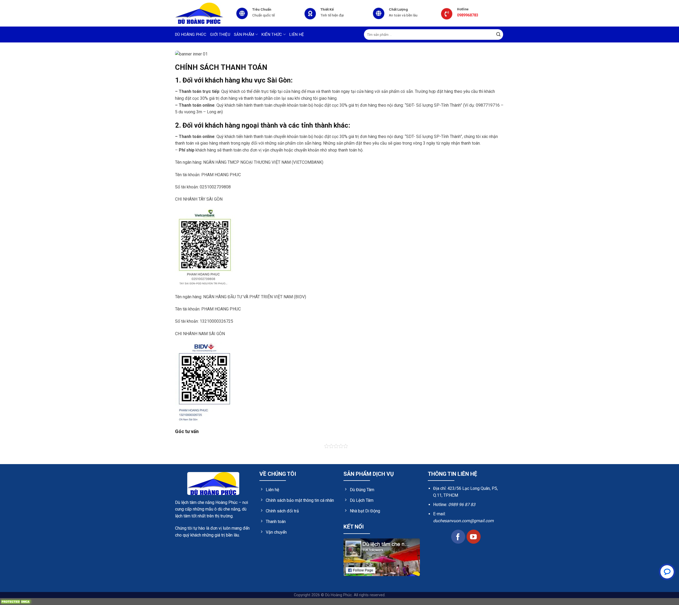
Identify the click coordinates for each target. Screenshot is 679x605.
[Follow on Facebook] (458, 537)
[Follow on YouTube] (474, 537)
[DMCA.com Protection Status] (16, 601)
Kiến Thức (272, 34)
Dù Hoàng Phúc (190, 34)
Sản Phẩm (244, 34)
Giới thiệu (220, 34)
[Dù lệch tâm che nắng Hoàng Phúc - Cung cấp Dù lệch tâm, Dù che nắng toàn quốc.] (201, 13)
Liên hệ (296, 34)
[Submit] (498, 34)
